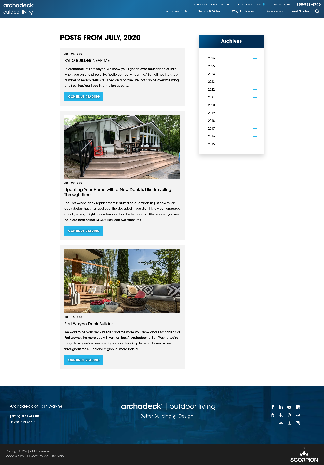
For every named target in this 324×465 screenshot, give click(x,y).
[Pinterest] (289, 415)
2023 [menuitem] (211, 82)
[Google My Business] (298, 407)
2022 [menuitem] (211, 89)
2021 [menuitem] (211, 97)
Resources (274, 11)
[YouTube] (289, 407)
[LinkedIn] (281, 407)
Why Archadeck (244, 11)
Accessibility (15, 456)
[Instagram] (298, 423)
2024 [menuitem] (211, 74)
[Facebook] (273, 407)
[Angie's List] (298, 415)
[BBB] (289, 423)
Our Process (281, 5)
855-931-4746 (308, 4)
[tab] (255, 58)
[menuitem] (177, 12)
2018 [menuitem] (211, 121)
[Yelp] (281, 415)
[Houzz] (273, 415)
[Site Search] (317, 12)
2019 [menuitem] (211, 113)
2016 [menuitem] (211, 136)
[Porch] (281, 423)
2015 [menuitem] (211, 144)
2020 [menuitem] (211, 105)
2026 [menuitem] (211, 58)
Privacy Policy (37, 456)
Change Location (249, 5)
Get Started (301, 11)
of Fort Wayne (211, 5)
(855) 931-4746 (24, 416)
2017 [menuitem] (211, 128)
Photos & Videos (210, 11)
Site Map (57, 456)
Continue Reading (84, 97)
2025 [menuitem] (211, 66)
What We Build (177, 11)
